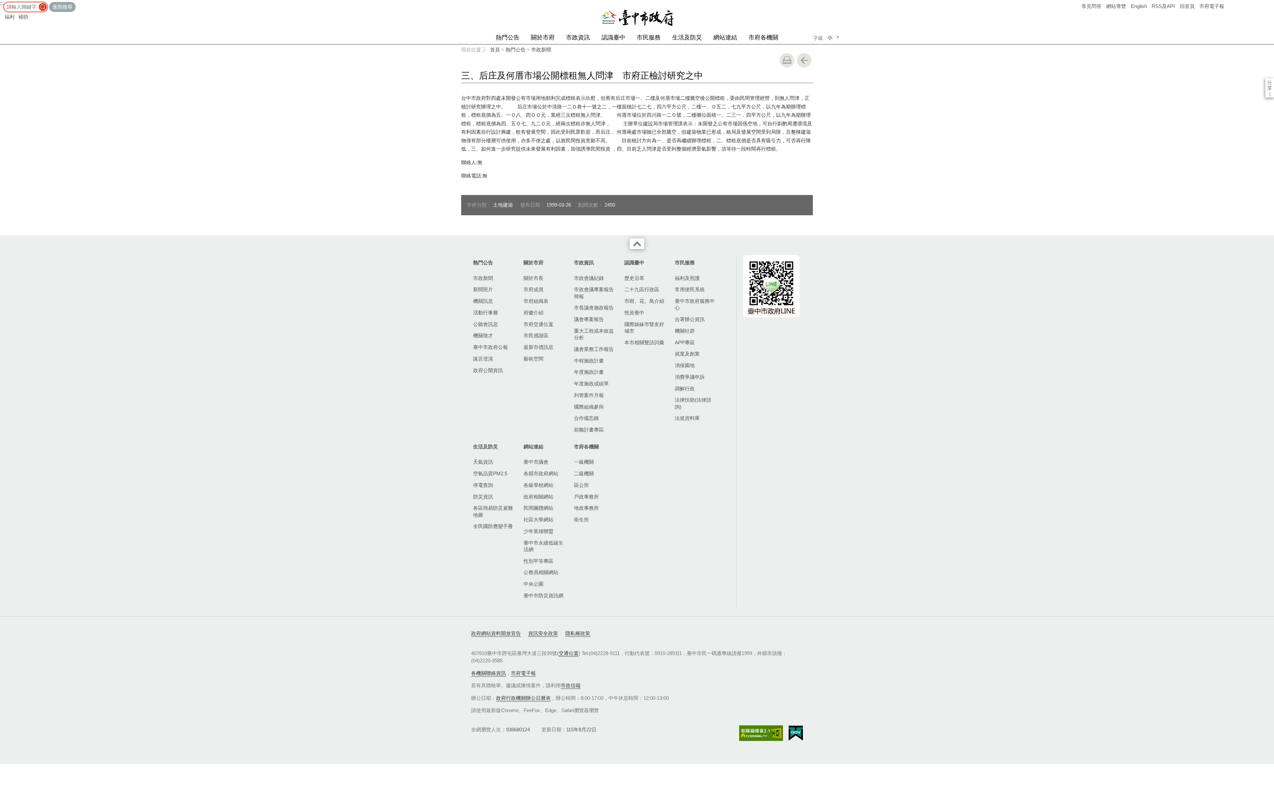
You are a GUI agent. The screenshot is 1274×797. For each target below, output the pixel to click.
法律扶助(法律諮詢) (693, 403)
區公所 (581, 485)
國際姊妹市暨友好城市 (644, 327)
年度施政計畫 (589, 372)
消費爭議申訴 (690, 377)
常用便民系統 (690, 289)
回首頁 (1187, 6)
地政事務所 (586, 508)
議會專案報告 (589, 319)
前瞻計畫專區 (589, 429)
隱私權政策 (577, 633)
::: (2, 3)
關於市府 (543, 37)
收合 (637, 243)
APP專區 (685, 342)
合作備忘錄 (586, 418)
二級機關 (584, 473)
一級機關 (584, 462)
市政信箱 (571, 685)
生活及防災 (687, 37)
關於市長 (533, 278)
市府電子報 (1211, 6)
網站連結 (725, 37)
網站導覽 (1116, 6)
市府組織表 (536, 301)
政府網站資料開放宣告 (496, 633)
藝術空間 (533, 359)
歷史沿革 (634, 278)
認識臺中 (613, 37)
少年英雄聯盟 (538, 531)
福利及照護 (687, 278)
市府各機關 (763, 37)
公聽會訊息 (485, 324)
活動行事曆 (485, 312)
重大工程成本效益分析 (594, 334)
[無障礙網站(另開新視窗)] (761, 733)
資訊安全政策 (543, 633)
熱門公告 (508, 37)
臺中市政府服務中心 (695, 304)
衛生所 (581, 519)
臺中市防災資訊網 (543, 595)
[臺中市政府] (637, 18)
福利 (10, 17)
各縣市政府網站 (541, 473)
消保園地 (685, 365)
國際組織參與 (589, 407)
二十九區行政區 (641, 289)
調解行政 (685, 388)
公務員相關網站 (541, 572)
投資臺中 (634, 312)
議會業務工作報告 (594, 349)
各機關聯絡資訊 (488, 673)
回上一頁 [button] (804, 60)
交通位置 (569, 653)
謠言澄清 (483, 359)
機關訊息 (483, 301)
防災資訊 (483, 496)
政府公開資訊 (488, 370)
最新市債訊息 (538, 347)
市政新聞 (541, 49)
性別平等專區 (538, 561)
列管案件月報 (589, 395)
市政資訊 (578, 37)
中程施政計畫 (589, 361)
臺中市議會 (536, 462)
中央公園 (533, 584)
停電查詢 (483, 485)
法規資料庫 (687, 418)
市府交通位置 (538, 324)
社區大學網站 (538, 519)
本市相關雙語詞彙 (644, 342)
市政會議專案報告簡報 (594, 293)
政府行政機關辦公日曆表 (523, 698)
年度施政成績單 (591, 383)
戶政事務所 (586, 496)
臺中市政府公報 (490, 347)
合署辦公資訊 (690, 319)
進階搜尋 (62, 7)
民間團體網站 (538, 508)
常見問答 (1091, 6)
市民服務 (649, 37)
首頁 (495, 49)
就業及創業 (687, 354)
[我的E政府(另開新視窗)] (796, 733)
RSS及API (1163, 6)
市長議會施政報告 (594, 307)
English (1139, 6)
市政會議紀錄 (589, 278)
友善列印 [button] (787, 60)
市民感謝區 (536, 335)
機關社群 (685, 331)
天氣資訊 (483, 462)
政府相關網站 (538, 496)
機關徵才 (483, 335)
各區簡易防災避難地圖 (493, 511)
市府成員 (533, 289)
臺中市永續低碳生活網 (543, 546)
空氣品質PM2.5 (490, 473)
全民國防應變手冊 (493, 526)
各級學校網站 (538, 485)
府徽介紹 (533, 312)
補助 (23, 17)
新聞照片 (483, 289)
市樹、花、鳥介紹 (644, 301)
